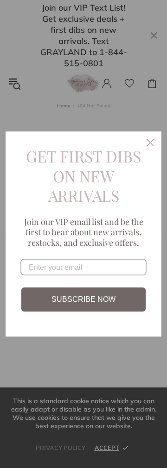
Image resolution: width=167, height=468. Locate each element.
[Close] (150, 142)
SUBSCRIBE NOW (83, 299)
